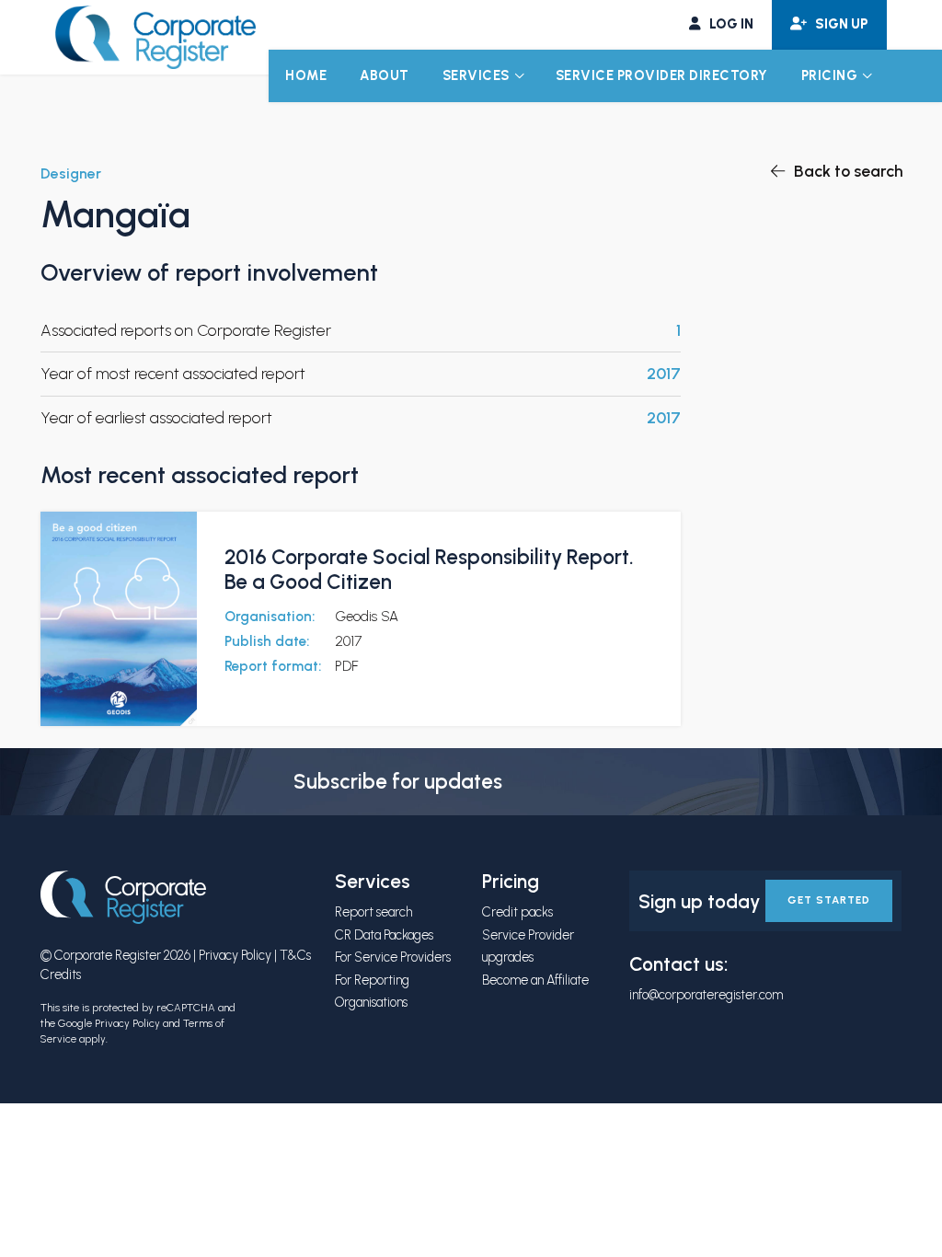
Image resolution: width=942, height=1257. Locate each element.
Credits (60, 974)
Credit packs (517, 912)
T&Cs (295, 955)
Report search (373, 912)
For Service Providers (393, 957)
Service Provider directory (662, 75)
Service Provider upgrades (528, 946)
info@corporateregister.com (706, 994)
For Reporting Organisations (372, 991)
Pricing (829, 75)
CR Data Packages (384, 935)
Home (306, 75)
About (384, 75)
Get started (828, 900)
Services (476, 75)
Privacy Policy (235, 955)
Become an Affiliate (535, 980)
